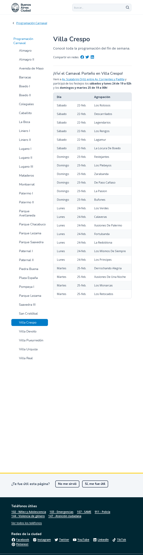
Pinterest (22, 544)
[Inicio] (21, 7)
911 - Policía (102, 512)
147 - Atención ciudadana (64, 516)
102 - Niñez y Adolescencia (28, 512)
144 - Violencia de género (28, 516)
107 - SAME (84, 512)
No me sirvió (67, 484)
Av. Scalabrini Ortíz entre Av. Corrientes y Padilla (93, 79)
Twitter (64, 540)
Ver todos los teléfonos (26, 523)
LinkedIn (103, 540)
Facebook (22, 540)
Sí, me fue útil (95, 484)
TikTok (121, 540)
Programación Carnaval (31, 23)
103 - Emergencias (61, 512)
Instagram (44, 540)
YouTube (83, 540)
